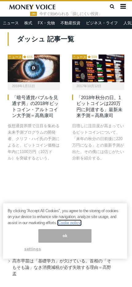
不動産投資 (70, 23)
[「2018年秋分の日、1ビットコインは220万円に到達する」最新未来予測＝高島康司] (98, 68)
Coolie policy (69, 222)
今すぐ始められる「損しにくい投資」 (70, 14)
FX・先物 (46, 23)
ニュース (11, 23)
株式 (28, 23)
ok (65, 235)
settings (32, 249)
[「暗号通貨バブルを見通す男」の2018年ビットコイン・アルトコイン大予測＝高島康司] (34, 68)
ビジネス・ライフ (102, 23)
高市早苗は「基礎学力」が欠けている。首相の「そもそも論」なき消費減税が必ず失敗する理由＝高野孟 (61, 267)
